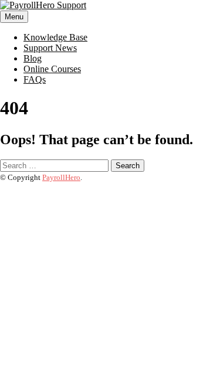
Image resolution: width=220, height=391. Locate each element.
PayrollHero (61, 177)
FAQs (34, 79)
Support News (50, 48)
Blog (32, 58)
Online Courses (52, 69)
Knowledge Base (55, 37)
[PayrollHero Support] (43, 5)
